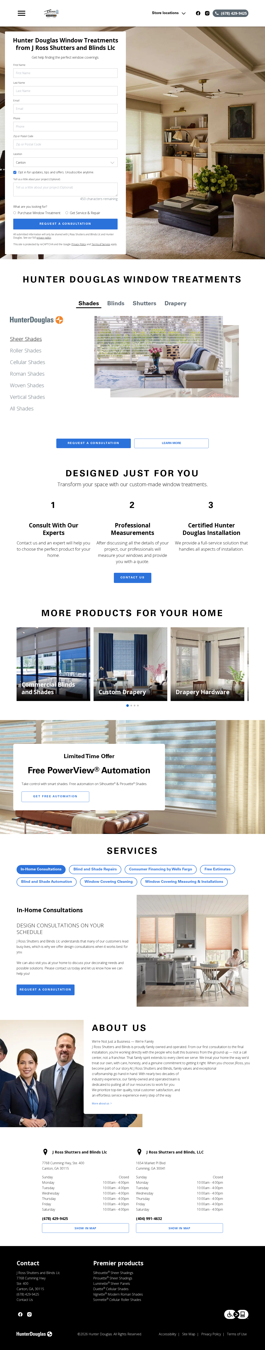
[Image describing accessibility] (236, 1314)
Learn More (171, 443)
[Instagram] (207, 13)
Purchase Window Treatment (39, 213)
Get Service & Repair (85, 213)
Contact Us (132, 577)
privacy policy (43, 237)
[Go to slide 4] (138, 705)
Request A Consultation (93, 443)
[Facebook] (198, 13)
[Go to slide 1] (127, 705)
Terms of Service (101, 244)
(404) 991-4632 (149, 1218)
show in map (85, 1228)
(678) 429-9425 (55, 1218)
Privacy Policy (78, 244)
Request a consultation (45, 989)
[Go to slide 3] (134, 705)
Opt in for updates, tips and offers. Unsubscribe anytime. (56, 172)
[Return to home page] (87, 13)
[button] (21, 13)
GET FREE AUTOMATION (55, 796)
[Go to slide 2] (131, 705)
